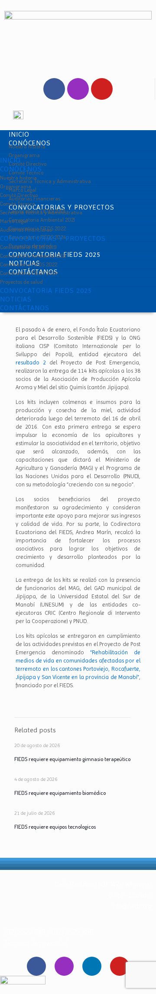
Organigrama (15, 186)
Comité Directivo (19, 194)
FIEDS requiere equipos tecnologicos (55, 826)
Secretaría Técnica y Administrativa (50, 180)
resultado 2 (31, 362)
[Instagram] (78, 89)
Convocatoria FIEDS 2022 (28, 264)
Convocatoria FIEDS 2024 (28, 272)
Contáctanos (24, 308)
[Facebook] (54, 89)
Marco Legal (14, 220)
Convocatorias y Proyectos (53, 238)
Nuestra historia (18, 177)
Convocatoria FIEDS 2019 (28, 246)
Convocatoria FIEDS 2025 (46, 290)
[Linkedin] (91, 966)
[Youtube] (102, 89)
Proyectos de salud (21, 281)
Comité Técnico (17, 203)
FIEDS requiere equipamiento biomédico (60, 792)
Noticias (16, 299)
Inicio (10, 160)
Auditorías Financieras (26, 229)
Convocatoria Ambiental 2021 (33, 255)
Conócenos (21, 169)
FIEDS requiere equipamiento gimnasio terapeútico (72, 758)
